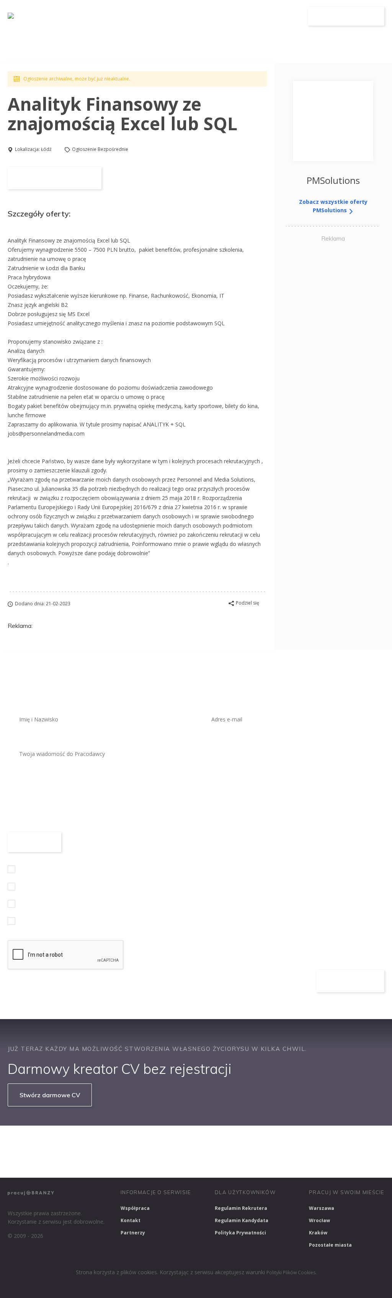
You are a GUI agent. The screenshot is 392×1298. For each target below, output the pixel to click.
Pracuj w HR (292, 1141)
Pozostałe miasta (330, 1245)
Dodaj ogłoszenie (346, 16)
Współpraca (135, 1208)
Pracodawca (246, 16)
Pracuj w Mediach (345, 1141)
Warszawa (321, 1208)
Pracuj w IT (122, 1141)
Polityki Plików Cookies (290, 1272)
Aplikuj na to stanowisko (54, 178)
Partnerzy (133, 1232)
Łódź (46, 149)
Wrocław (319, 1220)
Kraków (318, 1232)
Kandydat (287, 16)
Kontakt (130, 1220)
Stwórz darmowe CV (50, 1095)
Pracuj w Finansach (238, 1141)
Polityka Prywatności (240, 1232)
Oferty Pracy (201, 16)
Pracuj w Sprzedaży (175, 1141)
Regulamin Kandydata (241, 1220)
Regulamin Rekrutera (241, 1208)
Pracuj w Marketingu (36, 1161)
